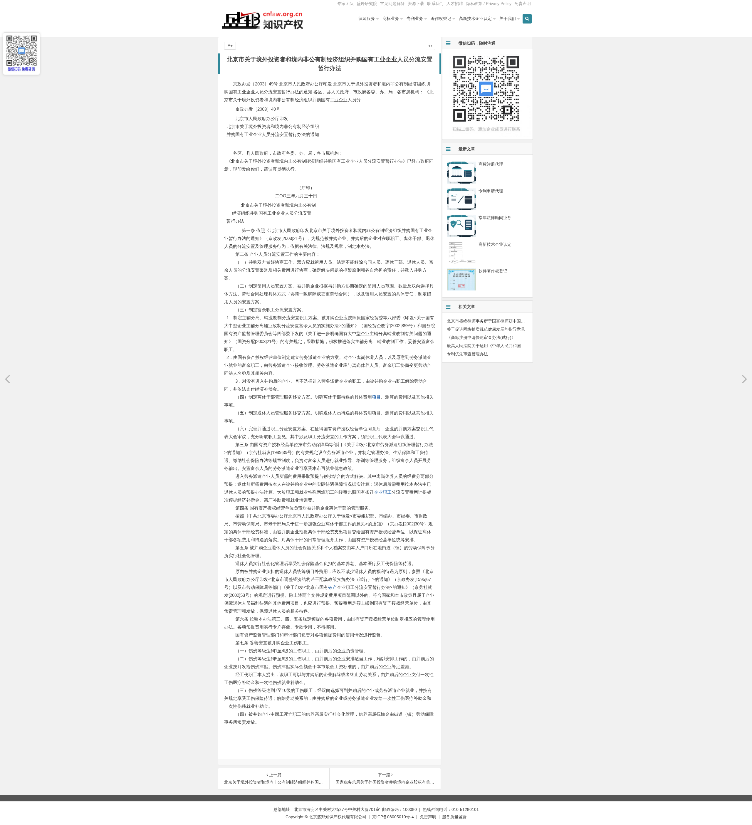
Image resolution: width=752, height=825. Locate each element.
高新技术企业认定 (475, 18)
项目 (376, 396)
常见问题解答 (392, 3)
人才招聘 (454, 3)
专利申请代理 (491, 191)
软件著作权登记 (493, 271)
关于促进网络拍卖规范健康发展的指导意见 (486, 329)
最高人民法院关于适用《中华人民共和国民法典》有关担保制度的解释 (510, 345)
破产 (332, 587)
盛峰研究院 (367, 3)
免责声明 (522, 3)
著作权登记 (441, 18)
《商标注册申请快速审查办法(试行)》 (481, 337)
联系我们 (435, 3)
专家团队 (345, 3)
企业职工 (383, 492)
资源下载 (416, 3)
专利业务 (415, 18)
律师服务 (366, 18)
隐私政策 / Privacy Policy (488, 3)
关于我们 (507, 18)
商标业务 (390, 18)
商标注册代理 (491, 164)
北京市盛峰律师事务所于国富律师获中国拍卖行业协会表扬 (500, 321)
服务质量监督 (454, 816)
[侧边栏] (430, 46)
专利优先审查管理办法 (467, 354)
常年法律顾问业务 (495, 217)
